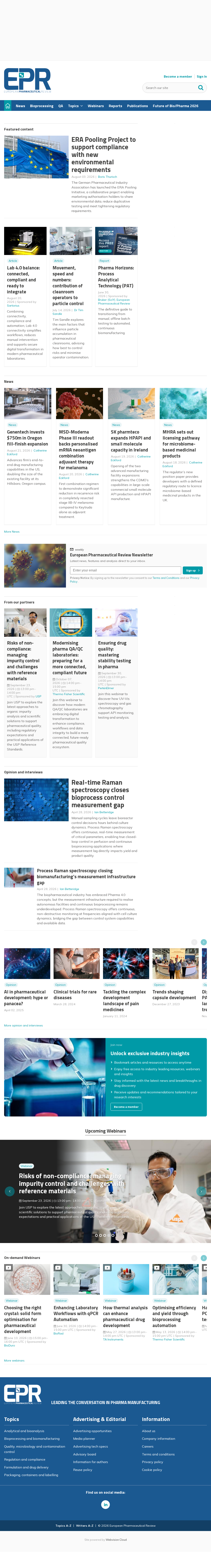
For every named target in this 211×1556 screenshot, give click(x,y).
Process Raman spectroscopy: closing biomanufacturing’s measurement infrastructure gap (86, 876)
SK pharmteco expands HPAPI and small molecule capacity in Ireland (131, 440)
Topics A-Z (63, 1526)
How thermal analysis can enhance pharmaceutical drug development (125, 1316)
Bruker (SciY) (106, 300)
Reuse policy (82, 1470)
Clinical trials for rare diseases (75, 994)
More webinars (14, 1360)
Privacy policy (152, 1462)
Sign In (202, 76)
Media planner (84, 1438)
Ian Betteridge (104, 812)
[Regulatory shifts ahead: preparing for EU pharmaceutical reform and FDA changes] (100, 1235)
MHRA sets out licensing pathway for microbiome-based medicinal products (181, 443)
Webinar (26, 1172)
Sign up (191, 570)
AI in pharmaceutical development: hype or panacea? (26, 997)
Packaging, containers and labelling (31, 1475)
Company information (158, 1438)
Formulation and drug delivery (26, 1467)
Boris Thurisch (107, 177)
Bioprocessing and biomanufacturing (32, 1438)
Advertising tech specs (90, 1446)
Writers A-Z (84, 1526)
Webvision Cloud (116, 1539)
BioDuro (9, 1345)
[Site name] (27, 91)
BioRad (58, 1333)
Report (104, 261)
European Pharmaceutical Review (114, 301)
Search (201, 86)
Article (13, 261)
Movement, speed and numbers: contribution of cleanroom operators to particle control (68, 285)
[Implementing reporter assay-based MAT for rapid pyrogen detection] (96, 1235)
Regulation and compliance (24, 1459)
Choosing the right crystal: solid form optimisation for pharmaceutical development (22, 1319)
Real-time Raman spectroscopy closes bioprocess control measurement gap (100, 793)
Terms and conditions (158, 1454)
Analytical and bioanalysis (24, 1431)
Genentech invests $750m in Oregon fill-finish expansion (27, 437)
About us (148, 1431)
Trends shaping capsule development (174, 994)
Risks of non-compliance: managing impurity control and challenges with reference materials (23, 660)
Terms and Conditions (166, 578)
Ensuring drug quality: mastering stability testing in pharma (114, 654)
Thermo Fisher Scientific (69, 694)
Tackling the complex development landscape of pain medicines (124, 1000)
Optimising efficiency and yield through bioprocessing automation (174, 1316)
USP (38, 696)
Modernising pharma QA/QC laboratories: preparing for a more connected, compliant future (70, 657)
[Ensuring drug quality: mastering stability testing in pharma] (109, 1235)
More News (12, 531)
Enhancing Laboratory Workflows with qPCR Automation (76, 1313)
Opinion (11, 985)
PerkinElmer (106, 688)
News (12, 425)
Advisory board (84, 1454)
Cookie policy (152, 1470)
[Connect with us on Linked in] (105, 1504)
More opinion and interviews (23, 1025)
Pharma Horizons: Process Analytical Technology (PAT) (116, 276)
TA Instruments (113, 1339)
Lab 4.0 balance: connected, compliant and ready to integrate (23, 279)
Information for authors (90, 1462)
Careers (148, 1446)
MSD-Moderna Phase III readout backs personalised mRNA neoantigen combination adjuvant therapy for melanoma (78, 449)
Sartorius (13, 305)
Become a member (178, 76)
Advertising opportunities (92, 1431)
